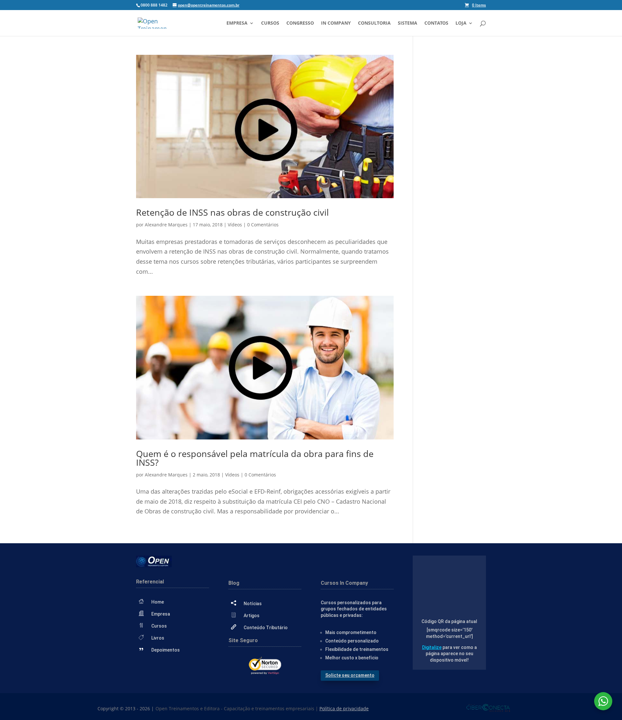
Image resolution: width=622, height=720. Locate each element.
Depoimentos (165, 650)
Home (157, 602)
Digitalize (432, 647)
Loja (460, 23)
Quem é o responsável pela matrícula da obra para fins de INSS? (255, 458)
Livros (157, 638)
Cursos (270, 23)
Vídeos (235, 225)
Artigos (251, 615)
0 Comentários (263, 225)
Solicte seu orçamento (349, 675)
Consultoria (374, 23)
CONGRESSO (300, 23)
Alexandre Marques (166, 225)
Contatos (436, 23)
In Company (336, 23)
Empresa (237, 23)
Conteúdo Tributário (266, 627)
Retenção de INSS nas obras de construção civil (232, 212)
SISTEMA (407, 23)
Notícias (253, 603)
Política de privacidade (344, 708)
